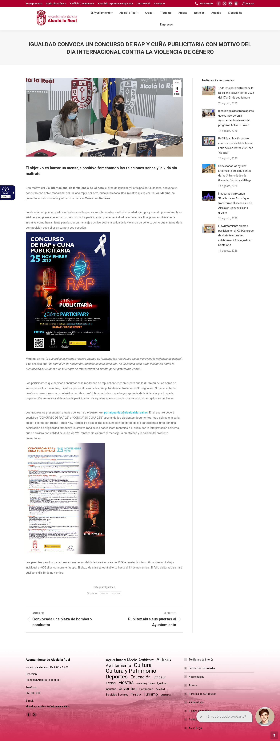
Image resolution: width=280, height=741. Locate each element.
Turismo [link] (150, 694)
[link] (34, 3)
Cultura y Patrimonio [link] (131, 671)
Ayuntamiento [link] (118, 665)
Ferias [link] (111, 683)
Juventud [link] (128, 688)
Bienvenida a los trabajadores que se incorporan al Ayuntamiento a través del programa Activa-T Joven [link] (236, 118)
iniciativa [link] (116, 593)
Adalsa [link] (193, 685)
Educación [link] (140, 677)
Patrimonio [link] (146, 689)
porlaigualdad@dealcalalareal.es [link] (126, 412)
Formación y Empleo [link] (145, 683)
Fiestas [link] (126, 682)
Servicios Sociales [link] (117, 694)
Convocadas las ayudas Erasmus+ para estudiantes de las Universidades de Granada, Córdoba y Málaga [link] (234, 173)
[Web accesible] (5, 190)
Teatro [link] (136, 694)
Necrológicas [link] (196, 676)
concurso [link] (104, 593)
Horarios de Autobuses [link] (202, 693)
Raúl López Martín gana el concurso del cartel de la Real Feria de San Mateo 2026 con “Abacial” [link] (235, 145)
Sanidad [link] (160, 689)
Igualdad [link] (110, 587)
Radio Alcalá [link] (196, 702)
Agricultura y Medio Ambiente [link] (130, 660)
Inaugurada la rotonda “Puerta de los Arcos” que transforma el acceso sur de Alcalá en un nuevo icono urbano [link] (235, 203)
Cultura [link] (143, 665)
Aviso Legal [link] (195, 728)
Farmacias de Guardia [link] (202, 668)
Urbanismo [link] (166, 695)
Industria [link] (111, 689)
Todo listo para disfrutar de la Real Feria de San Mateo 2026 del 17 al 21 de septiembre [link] (236, 93)
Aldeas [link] (163, 659)
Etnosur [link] (159, 677)
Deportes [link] (117, 676)
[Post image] (208, 90)
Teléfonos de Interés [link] (201, 659)
